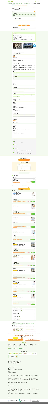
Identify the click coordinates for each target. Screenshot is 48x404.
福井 (15, 362)
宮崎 (18, 369)
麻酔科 (38, 389)
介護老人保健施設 (9, 379)
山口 (15, 367)
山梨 (17, 362)
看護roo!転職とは (9, 344)
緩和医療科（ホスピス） (21, 390)
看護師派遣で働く (26, 345)
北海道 (11, 361)
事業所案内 (9, 397)
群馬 (18, 363)
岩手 (14, 361)
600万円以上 (19, 382)
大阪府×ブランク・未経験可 (24, 323)
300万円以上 (9, 382)
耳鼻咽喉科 (25, 389)
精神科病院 (19, 378)
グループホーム (23, 379)
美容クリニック (25, 378)
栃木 (17, 363)
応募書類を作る (31, 344)
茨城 (15, 363)
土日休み (15, 393)
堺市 (19, 3)
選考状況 (20, 344)
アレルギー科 (17, 390)
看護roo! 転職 (14, 3)
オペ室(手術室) (12, 375)
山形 (19, 361)
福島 (20, 361)
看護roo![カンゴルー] (10, 3)
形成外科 (17, 389)
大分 (16, 369)
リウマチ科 (9, 390)
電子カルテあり (13, 326)
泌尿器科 (30, 389)
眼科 (23, 389)
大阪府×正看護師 (32, 323)
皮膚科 (27, 389)
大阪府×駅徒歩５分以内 (19, 323)
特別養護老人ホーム (35, 378)
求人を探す (25, 344)
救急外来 (15, 375)
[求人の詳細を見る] (24, 197)
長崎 (13, 369)
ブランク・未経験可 (21, 326)
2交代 (8, 385)
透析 (19, 375)
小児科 (19, 389)
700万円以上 (22, 382)
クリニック (30, 326)
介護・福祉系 (23, 375)
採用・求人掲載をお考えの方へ (20, 348)
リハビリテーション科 (13, 390)
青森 (13, 361)
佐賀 (12, 369)
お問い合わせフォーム (11, 348)
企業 (37, 379)
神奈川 (11, 363)
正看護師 (25, 326)
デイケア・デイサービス (18, 379)
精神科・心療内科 (33, 389)
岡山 (11, 367)
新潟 (11, 362)
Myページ (14, 344)
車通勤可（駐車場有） (22, 393)
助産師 (15, 372)
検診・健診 (27, 375)
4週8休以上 (12, 393)
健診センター (32, 379)
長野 (18, 362)
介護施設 (31, 378)
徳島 (9, 368)
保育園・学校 (30, 375)
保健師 (13, 372)
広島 (9, 367)
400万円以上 (12, 382)
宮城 (16, 361)
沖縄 (21, 369)
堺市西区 (21, 3)
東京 (9, 363)
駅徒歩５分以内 (17, 326)
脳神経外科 (12, 389)
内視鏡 (35, 375)
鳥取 (12, 367)
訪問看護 (21, 375)
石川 (14, 362)
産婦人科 (21, 389)
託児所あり (28, 393)
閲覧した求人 (9, 345)
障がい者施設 (28, 379)
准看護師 (27, 326)
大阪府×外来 (29, 323)
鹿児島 (20, 369)
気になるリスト (37, 344)
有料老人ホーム (13, 379)
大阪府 (17, 3)
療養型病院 (16, 378)
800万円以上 (25, 382)
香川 (11, 368)
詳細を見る (33, 201)
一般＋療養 (14, 378)
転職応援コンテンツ (21, 345)
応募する (15, 142)
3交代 (10, 385)
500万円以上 (15, 382)
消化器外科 (9, 389)
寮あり (26, 393)
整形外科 (14, 389)
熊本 (15, 369)
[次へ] (27, 49)
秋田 (17, 361)
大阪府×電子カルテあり (14, 323)
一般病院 (9, 378)
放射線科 (37, 389)
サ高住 (26, 379)
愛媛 (12, 368)
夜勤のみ (15, 385)
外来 (23, 326)
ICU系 (17, 375)
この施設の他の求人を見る (24, 29)
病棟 (8, 375)
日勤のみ (32, 326)
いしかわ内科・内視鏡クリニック (27, 3)
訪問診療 (33, 375)
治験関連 (37, 375)
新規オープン (9, 393)
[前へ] (20, 49)
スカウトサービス (15, 345)
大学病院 (11, 378)
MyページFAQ (31, 345)
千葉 (14, 363)
